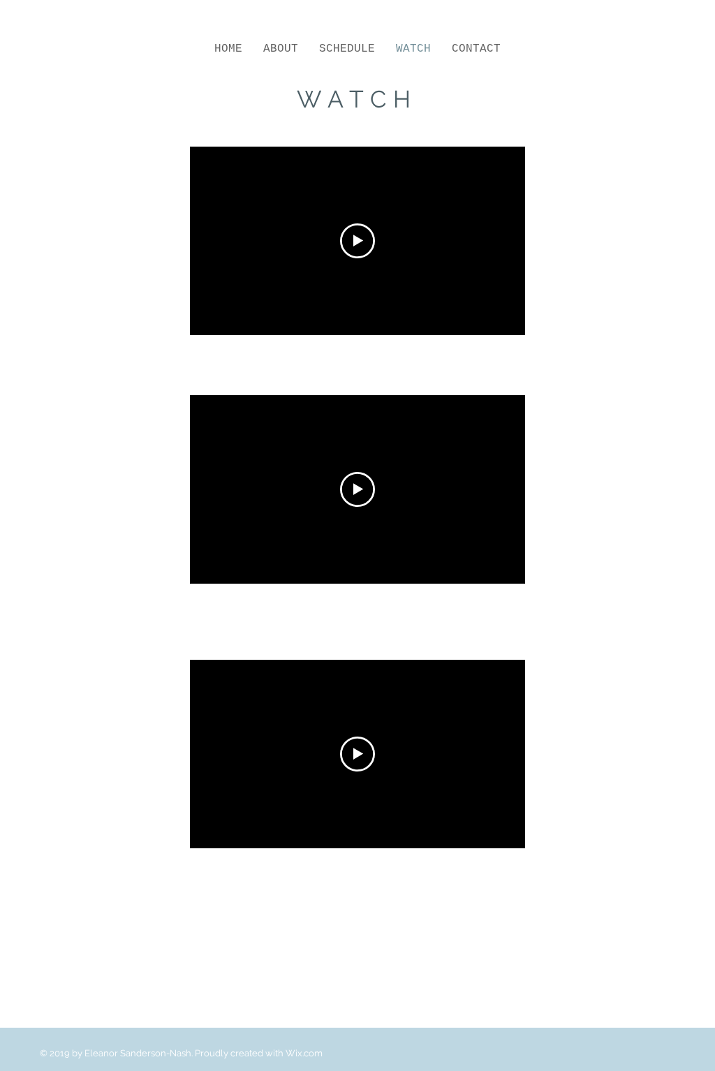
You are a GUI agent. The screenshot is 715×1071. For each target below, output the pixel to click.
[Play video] (357, 240)
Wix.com (304, 1053)
